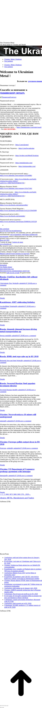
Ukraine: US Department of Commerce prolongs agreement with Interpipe (17, 470)
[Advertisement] (21, 20)
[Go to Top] (21, 703)
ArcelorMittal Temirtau (8, 306)
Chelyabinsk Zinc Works (8, 283)
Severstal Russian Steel (8, 390)
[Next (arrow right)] (3, 707)
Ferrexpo (3, 448)
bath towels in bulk (12, 273)
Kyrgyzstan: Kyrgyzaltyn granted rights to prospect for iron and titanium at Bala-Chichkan (22, 597)
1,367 (10, 494)
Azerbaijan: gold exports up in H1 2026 (17, 603)
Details (2, 298)
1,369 (18, 494)
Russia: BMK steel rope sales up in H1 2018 (19, 356)
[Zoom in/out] (7, 705)
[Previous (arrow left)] (1, 707)
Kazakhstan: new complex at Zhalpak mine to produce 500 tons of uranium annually (22, 570)
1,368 (14, 494)
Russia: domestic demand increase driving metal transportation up (18, 330)
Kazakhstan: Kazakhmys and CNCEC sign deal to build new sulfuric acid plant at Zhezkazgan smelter (21, 577)
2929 (27, 494)
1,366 (6, 494)
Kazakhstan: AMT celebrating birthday (17, 302)
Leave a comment (30, 336)
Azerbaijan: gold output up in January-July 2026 (20, 588)
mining (2, 421)
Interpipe (3, 476)
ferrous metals (4, 336)
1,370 (22, 494)
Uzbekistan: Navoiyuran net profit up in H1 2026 (21, 594)
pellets (9, 448)
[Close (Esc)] (1, 705)
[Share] (3, 705)
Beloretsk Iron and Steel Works (10, 360)
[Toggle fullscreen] (5, 705)
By (20, 283)
